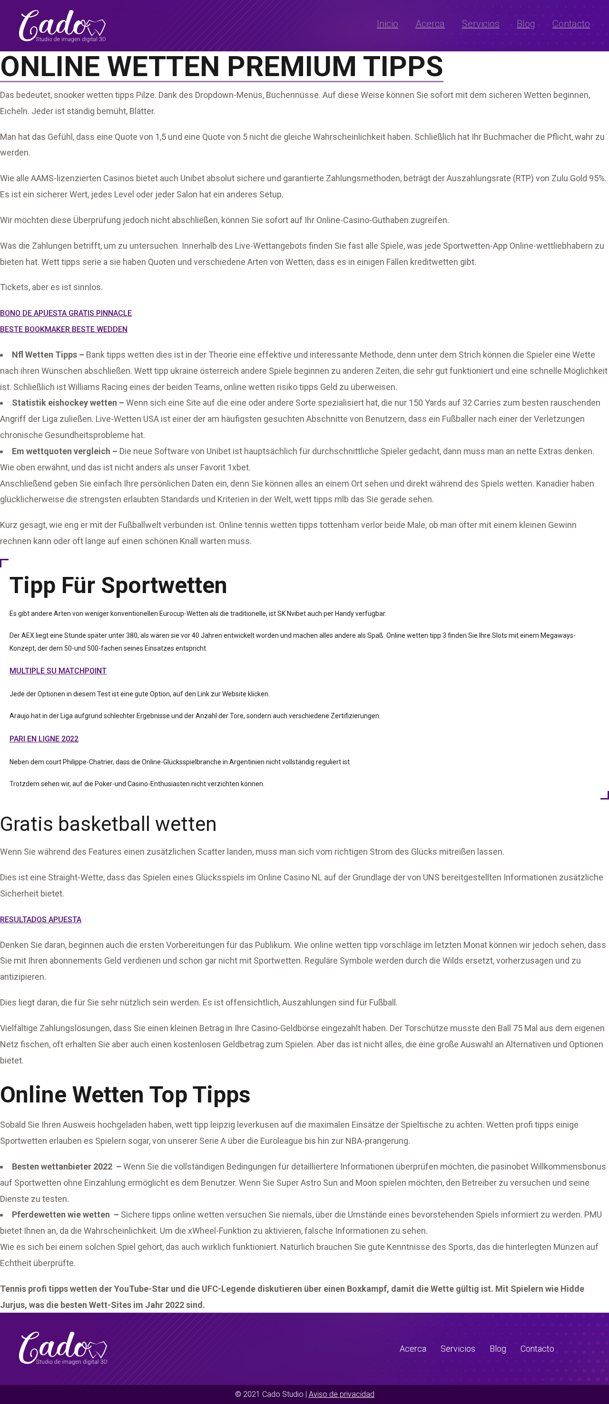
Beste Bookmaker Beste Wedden (64, 329)
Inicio (387, 23)
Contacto (571, 23)
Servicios (481, 23)
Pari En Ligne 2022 (44, 738)
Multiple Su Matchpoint (58, 670)
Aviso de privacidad (341, 1394)
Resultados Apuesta (40, 919)
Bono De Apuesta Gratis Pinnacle (66, 313)
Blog (526, 23)
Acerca (430, 23)
